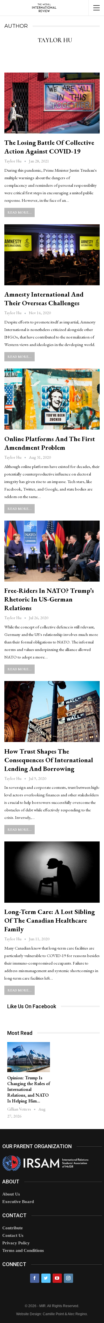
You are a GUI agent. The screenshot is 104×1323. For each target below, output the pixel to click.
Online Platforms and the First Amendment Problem (49, 443)
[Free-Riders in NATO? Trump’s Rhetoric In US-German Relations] (52, 551)
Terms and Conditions (23, 1250)
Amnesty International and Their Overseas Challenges (43, 298)
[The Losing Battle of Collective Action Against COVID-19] (52, 103)
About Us (11, 1194)
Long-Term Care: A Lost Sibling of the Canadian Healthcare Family (49, 920)
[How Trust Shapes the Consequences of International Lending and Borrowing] (52, 711)
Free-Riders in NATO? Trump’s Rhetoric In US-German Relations (49, 599)
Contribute (12, 1228)
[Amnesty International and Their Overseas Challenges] (52, 254)
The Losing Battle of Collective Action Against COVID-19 (49, 147)
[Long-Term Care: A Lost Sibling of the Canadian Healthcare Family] (52, 871)
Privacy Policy (16, 1243)
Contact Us (12, 1235)
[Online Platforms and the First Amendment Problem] (52, 399)
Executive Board (18, 1201)
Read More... (19, 212)
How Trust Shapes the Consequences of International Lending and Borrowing (48, 760)
